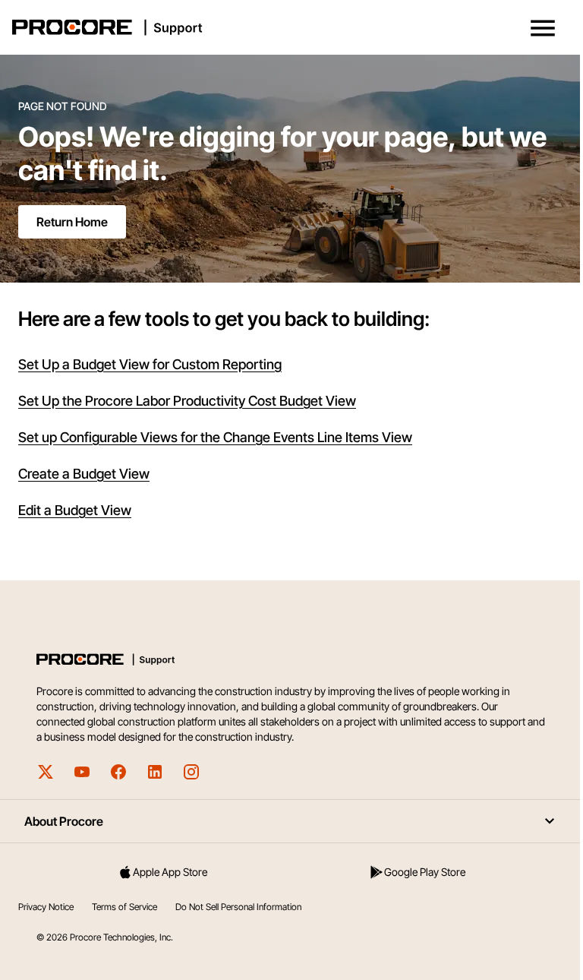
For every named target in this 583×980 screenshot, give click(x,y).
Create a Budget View (84, 474)
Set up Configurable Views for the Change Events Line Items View (215, 437)
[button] (543, 28)
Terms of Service (124, 906)
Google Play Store (424, 871)
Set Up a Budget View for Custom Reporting (150, 364)
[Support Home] (288, 27)
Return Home (72, 221)
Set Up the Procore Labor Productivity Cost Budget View (187, 401)
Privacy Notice (46, 906)
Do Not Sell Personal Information (238, 906)
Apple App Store (170, 871)
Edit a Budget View (74, 510)
